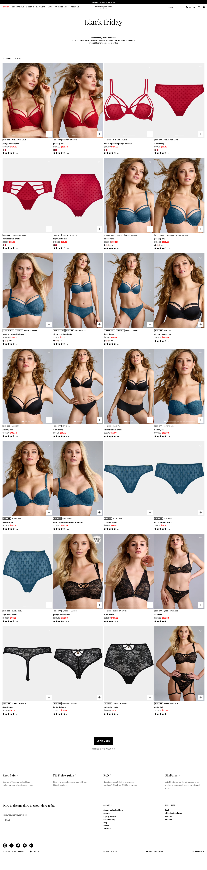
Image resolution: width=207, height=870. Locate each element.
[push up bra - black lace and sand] (54, 150)
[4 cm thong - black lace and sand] (155, 150)
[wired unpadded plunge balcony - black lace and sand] (104, 150)
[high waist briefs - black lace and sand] (54, 245)
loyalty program (110, 816)
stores (106, 825)
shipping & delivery (173, 813)
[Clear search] (179, 7)
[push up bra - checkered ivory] (159, 245)
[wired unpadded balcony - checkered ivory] (7, 341)
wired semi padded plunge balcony (68, 522)
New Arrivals (18, 7)
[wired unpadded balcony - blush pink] (5, 341)
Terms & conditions (154, 851)
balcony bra (109, 238)
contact (168, 819)
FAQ (167, 810)
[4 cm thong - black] (104, 341)
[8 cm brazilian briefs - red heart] (5, 245)
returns (168, 816)
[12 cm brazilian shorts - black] (54, 341)
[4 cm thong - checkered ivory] (109, 341)
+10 (10, 341)
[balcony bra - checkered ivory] (109, 245)
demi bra (158, 614)
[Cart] (204, 7)
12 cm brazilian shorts (62, 334)
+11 (111, 245)
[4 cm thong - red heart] (157, 150)
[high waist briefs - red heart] (56, 245)
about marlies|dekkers (113, 810)
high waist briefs (60, 238)
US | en (192, 7)
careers (107, 813)
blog (105, 822)
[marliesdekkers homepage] (103, 7)
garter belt (158, 707)
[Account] (199, 7)
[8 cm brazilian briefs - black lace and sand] (3, 245)
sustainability (109, 819)
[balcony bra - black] (104, 245)
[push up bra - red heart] (56, 150)
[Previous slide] (6, 100)
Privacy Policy (110, 851)
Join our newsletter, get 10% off (15, 815)
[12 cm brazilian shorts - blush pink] (56, 341)
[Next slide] (49, 100)
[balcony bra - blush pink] (106, 245)
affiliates (107, 828)
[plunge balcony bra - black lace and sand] (3, 150)
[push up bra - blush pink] (157, 245)
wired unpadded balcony (13, 334)
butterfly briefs (59, 707)
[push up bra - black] (155, 245)
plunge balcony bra (11, 143)
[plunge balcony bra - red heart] (5, 150)
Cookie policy (198, 851)
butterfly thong (110, 522)
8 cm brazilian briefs (11, 238)
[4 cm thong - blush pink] (106, 341)
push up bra (58, 143)
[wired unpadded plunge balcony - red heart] (106, 150)
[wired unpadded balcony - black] (3, 341)
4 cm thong (159, 143)
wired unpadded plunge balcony (118, 143)
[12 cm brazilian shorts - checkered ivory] (58, 341)
